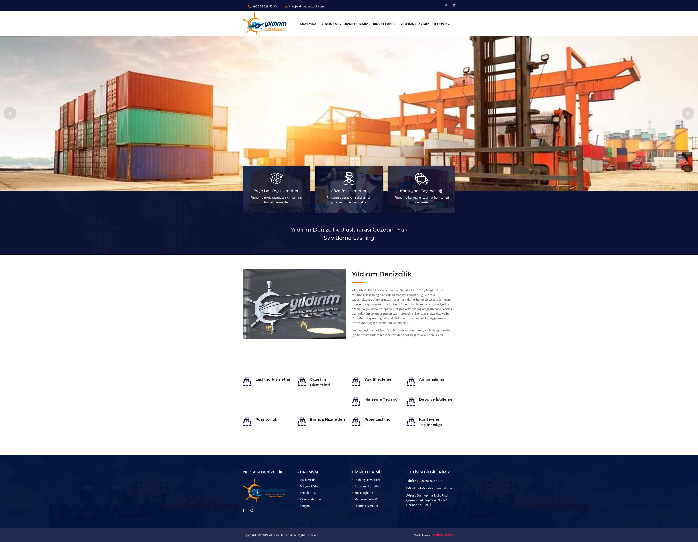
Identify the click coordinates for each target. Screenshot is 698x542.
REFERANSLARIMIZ (415, 24)
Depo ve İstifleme (436, 399)
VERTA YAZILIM (444, 535)
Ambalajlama (431, 379)
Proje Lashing (377, 419)
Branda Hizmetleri (327, 419)
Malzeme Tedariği (381, 399)
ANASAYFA (308, 24)
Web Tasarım (423, 535)
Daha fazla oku (276, 201)
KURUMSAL (330, 24)
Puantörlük (266, 419)
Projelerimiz (308, 493)
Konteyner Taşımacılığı (422, 191)
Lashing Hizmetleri (273, 379)
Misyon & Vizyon (311, 486)
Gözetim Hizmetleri (349, 191)
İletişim (305, 506)
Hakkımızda (308, 480)
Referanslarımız (310, 499)
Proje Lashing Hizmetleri (276, 191)
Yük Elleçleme (378, 379)
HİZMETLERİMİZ (356, 24)
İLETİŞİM (440, 24)
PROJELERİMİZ (384, 24)
